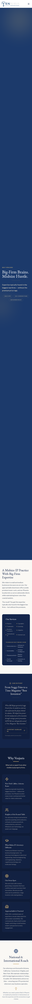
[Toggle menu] (29, 4)
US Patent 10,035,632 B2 (14, 730)
